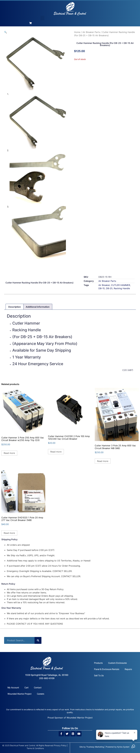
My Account (13, 687)
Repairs (128, 669)
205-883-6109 (46, 678)
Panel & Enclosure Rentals (106, 669)
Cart (26, 687)
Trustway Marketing (95, 747)
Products (98, 663)
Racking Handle (122, 288)
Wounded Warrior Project (19, 694)
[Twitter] (67, 733)
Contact (37, 687)
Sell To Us (99, 675)
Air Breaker (104, 285)
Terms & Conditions (35, 748)
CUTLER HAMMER (120, 285)
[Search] (38, 640)
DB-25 (109, 288)
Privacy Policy (60, 745)
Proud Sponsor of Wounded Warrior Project (70, 717)
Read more (9, 453)
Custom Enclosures (117, 663)
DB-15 (101, 288)
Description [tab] (14, 306)
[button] (42, 18)
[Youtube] (78, 733)
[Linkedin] (73, 733)
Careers (40, 694)
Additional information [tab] (37, 306)
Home (77, 32)
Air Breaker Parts (91, 32)
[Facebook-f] (61, 733)
